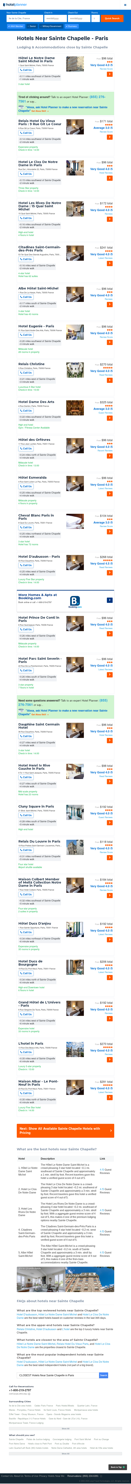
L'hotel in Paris (30, 1043)
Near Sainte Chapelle (16, 12)
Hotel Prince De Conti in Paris (38, 619)
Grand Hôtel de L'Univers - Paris (39, 1004)
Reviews (109, 214)
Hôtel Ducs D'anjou (34, 923)
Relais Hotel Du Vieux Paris (73, 1344)
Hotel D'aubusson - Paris (39, 556)
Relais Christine (31, 364)
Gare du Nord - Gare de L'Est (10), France (68, 1418)
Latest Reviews (105, 258)
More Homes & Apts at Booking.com (37, 596)
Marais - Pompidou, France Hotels (25, 1409)
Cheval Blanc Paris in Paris (36, 517)
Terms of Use (31, 1476)
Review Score (106, 69)
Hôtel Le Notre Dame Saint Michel (57, 1314)
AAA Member (17, 26)
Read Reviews (106, 375)
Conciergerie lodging (62, 1439)
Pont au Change (101, 1439)
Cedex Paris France (44, 1405)
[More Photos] (75, 70)
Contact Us (7, 1476)
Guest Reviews (106, 412)
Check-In (48, 12)
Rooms (94, 12)
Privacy (43, 1476)
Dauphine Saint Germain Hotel (39, 726)
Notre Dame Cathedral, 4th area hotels (69, 1447)
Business (72, 26)
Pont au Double (62, 1443)
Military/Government (52, 26)
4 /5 (102, 1169)
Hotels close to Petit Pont (40, 1443)
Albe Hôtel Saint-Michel (38, 288)
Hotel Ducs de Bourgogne (30, 963)
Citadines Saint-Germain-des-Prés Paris (39, 249)
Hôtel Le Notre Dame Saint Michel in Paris (36, 59)
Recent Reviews (105, 450)
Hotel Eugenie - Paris (36, 326)
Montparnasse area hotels (86, 1409)
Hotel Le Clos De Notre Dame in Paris (38, 163)
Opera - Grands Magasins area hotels (63, 1414)
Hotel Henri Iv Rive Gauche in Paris (34, 767)
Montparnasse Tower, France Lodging (26, 1422)
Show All (65, 1429)
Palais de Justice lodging (38, 1439)
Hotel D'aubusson (27, 1314)
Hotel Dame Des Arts (36, 401)
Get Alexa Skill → (40, 110)
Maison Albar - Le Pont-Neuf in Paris (38, 1083)
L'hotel (66, 1329)
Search (103, 1375)
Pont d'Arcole (78, 1443)
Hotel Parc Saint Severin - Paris (40, 660)
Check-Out (73, 12)
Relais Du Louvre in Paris (39, 841)
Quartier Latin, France (87, 1405)
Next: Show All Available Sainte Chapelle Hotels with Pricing (60, 1130)
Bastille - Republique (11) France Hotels (27, 1418)
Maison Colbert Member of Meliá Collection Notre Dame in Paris (39, 882)
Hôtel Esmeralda (32, 477)
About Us (18, 1476)
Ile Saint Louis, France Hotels (57, 1409)
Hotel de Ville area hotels (101, 1447)
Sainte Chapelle (16, 1439)
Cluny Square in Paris (36, 806)
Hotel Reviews (106, 172)
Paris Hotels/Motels (65, 1405)
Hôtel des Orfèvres (34, 439)
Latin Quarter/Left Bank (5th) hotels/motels (28, 1447)
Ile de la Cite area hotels (20, 1405)
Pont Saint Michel (82, 1439)
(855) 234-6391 (90, 1476)
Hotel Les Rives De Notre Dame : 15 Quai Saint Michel (39, 206)
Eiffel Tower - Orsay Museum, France (26, 1414)
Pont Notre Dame (17, 1443)
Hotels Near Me (56, 1476)
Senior (33, 26)
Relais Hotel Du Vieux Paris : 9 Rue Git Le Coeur (39, 122)
